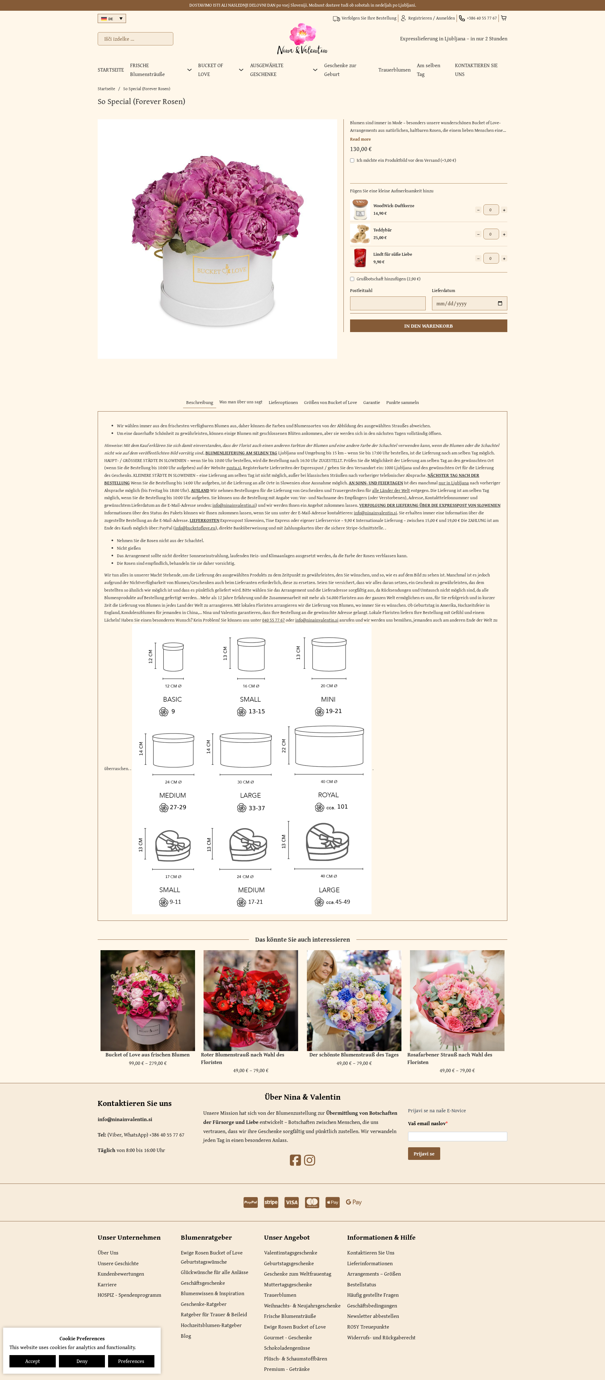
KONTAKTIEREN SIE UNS (476, 69)
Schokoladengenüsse (287, 1348)
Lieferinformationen (370, 1263)
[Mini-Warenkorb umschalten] (503, 18)
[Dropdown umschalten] (189, 70)
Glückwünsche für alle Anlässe (214, 1272)
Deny (82, 1361)
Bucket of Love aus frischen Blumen (148, 1054)
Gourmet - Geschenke (288, 1337)
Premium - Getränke (287, 1369)
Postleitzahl (361, 290)
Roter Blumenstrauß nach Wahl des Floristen (242, 1058)
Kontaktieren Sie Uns (371, 1252)
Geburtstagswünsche (204, 1262)
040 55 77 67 (273, 620)
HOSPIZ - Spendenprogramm (129, 1295)
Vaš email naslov (427, 1123)
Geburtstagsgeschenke (289, 1263)
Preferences (131, 1361)
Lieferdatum (443, 290)
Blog (186, 1336)
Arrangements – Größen (374, 1274)
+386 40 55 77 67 (166, 1134)
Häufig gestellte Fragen (373, 1295)
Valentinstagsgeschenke (290, 1252)
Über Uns (108, 1252)
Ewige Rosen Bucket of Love (212, 1252)
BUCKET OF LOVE (210, 69)
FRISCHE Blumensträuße (147, 69)
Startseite (106, 88)
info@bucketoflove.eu (195, 528)
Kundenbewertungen (121, 1274)
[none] (112, 18)
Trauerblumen (394, 69)
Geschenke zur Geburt (340, 69)
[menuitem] (112, 18)
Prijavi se (424, 1153)
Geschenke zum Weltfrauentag (297, 1274)
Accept (32, 1361)
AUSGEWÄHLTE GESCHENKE (266, 69)
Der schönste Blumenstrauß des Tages (354, 1054)
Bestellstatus (361, 1284)
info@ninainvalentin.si (234, 505)
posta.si (234, 468)
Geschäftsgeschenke (203, 1283)
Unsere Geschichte (118, 1263)
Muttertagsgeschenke (288, 1284)
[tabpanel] (302, 666)
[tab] (199, 402)
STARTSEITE (111, 69)
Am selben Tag (428, 69)
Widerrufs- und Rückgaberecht (381, 1337)
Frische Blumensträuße (290, 1316)
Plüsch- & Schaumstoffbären (295, 1358)
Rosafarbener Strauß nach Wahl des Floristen (449, 1058)
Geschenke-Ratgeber (204, 1304)
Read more (360, 139)
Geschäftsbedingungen (372, 1305)
